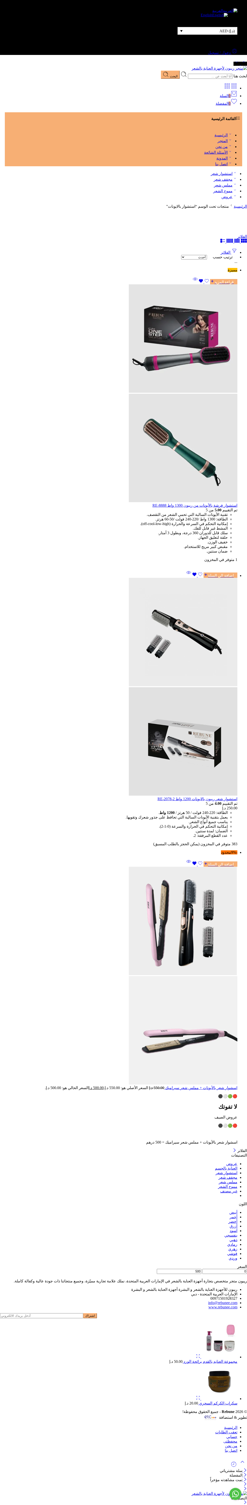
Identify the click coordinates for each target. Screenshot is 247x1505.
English (206, 15)
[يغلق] (234, 1151)
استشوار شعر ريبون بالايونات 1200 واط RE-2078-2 (197, 799)
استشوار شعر (222, 174)
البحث (173, 76)
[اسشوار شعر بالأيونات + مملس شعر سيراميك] (118, 976)
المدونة (222, 158)
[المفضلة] (204, 281)
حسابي (231, 1437)
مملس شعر (223, 185)
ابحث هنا (240, 76)
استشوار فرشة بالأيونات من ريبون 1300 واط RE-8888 (194, 505)
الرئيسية (221, 135)
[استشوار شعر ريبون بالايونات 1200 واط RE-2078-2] (118, 687)
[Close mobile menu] (245, 1489)
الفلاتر (242, 236)
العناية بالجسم (226, 1168)
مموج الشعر (223, 191)
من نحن (221, 147)
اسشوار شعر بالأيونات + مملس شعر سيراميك (200, 1088)
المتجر (223, 141)
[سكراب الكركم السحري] (218, 1399)
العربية (217, 11)
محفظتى (230, 1441)
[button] (220, 575)
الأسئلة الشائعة (216, 152)
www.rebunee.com (222, 1307)
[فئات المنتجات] (234, 88)
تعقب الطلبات (226, 1432)
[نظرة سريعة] (195, 279)
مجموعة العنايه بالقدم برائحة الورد (210, 1361)
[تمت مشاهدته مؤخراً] (234, 1466)
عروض (227, 197)
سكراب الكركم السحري (217, 1403)
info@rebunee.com (222, 1303)
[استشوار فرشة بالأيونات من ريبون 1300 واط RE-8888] (118, 393)
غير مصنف (228, 1191)
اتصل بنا (221, 164)
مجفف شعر (223, 179)
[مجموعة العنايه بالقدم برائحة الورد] (218, 1357)
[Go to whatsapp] (235, 1494)
